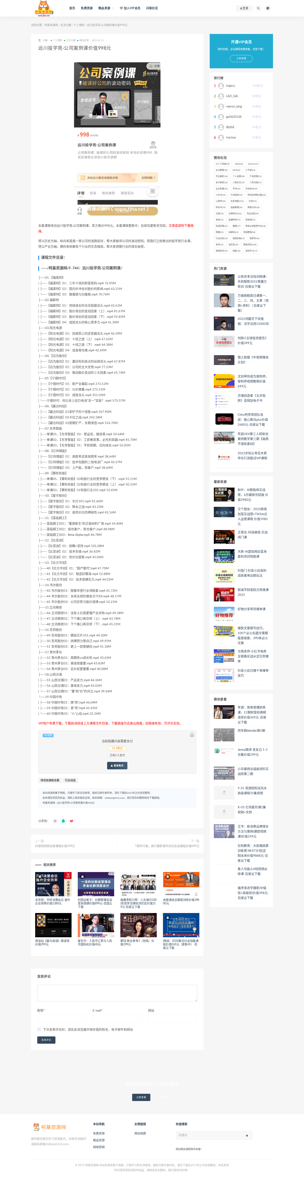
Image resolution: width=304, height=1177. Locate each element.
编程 (237, 226)
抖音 (253, 201)
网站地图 (140, 1133)
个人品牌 (239, 176)
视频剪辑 (239, 238)
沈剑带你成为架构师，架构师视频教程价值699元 (253, 381)
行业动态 (70, 780)
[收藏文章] (55, 821)
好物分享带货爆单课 (252, 609)
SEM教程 (222, 170)
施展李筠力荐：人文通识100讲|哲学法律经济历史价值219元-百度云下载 (138, 903)
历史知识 (251, 189)
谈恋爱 (233, 245)
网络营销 (99, 1147)
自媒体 (233, 232)
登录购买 (118, 765)
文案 (220, 214)
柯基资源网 (51, 25)
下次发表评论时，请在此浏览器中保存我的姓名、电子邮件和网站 (88, 1029)
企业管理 (222, 189)
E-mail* (98, 1010)
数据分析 (254, 207)
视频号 (255, 238)
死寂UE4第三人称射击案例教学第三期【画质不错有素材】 (253, 439)
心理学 (221, 201)
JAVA (239, 164)
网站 (151, 1010)
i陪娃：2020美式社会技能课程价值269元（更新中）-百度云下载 (181, 944)
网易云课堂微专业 (255, 226)
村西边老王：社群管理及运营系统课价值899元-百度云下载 (95, 903)
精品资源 (84, 40)
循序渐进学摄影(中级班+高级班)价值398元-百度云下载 (253, 893)
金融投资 (222, 251)
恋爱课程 (237, 201)
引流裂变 (237, 195)
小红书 (221, 195)
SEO (236, 170)
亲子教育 (222, 183)
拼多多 (221, 207)
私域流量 (222, 226)
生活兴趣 (65, 25)
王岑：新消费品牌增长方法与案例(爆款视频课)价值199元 (253, 831)
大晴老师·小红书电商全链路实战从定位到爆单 (253, 656)
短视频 (250, 220)
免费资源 (87, 8)
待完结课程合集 (50, 780)
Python (253, 164)
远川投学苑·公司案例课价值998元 (76, 803)
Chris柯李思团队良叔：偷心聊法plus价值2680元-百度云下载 (253, 419)
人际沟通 (256, 183)
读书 (220, 245)
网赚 (220, 232)
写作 (237, 189)
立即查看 (141, 1097)
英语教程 (249, 232)
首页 (72, 8)
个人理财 (79, 25)
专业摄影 (222, 176)
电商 (220, 220)
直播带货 (235, 220)
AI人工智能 (223, 164)
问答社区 (152, 8)
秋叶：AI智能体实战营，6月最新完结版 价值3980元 (253, 494)
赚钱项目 (250, 245)
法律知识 (235, 214)
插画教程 (237, 207)
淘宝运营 (253, 214)
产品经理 (256, 176)
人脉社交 (239, 183)
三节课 (250, 170)
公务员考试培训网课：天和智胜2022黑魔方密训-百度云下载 (253, 281)
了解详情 (163, 1097)
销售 (237, 251)
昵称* (41, 1010)
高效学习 (251, 251)
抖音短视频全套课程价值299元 (55, 846)
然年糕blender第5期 (251, 730)
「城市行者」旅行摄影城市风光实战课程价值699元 (166, 846)
